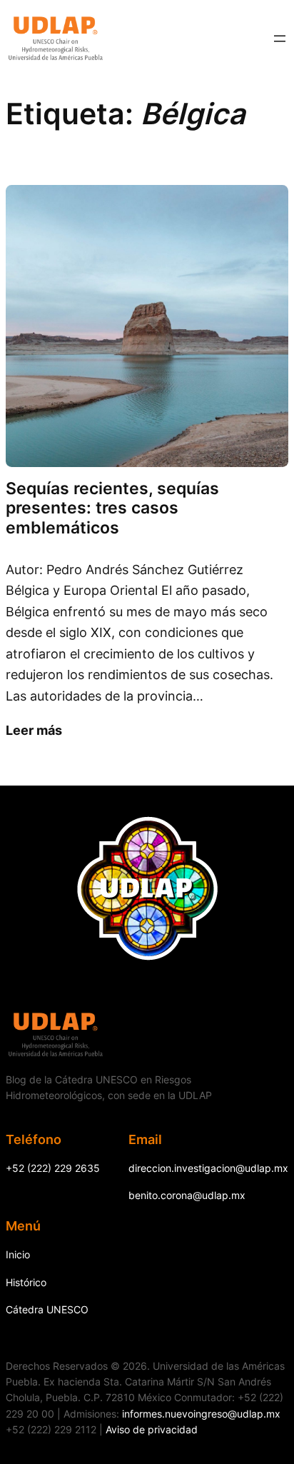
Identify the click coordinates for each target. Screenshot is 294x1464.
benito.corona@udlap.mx (186, 1195)
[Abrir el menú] (279, 38)
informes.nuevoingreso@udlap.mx (201, 1414)
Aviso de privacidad (152, 1429)
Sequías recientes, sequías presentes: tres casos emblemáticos (112, 508)
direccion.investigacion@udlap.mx (208, 1168)
